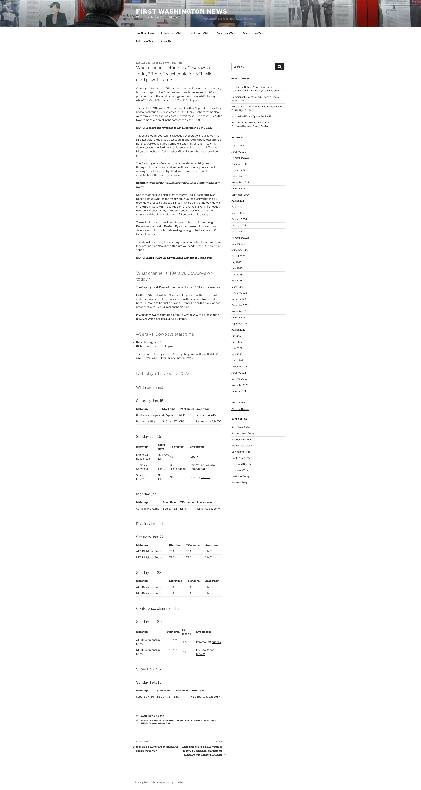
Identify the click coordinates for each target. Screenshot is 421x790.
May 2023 (236, 274)
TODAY (152, 723)
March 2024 (238, 213)
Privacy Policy (142, 782)
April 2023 (236, 280)
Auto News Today (145, 41)
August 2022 (238, 329)
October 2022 (238, 317)
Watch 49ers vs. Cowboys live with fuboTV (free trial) (179, 257)
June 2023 (237, 268)
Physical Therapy (240, 409)
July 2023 (236, 262)
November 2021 (240, 385)
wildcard (164, 723)
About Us (166, 41)
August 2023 (238, 256)
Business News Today (172, 33)
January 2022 (238, 372)
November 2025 (240, 157)
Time (144, 723)
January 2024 (238, 225)
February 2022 (239, 366)
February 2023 (239, 292)
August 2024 (238, 200)
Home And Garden (241, 464)
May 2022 (236, 348)
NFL (187, 720)
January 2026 (238, 151)
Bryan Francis (173, 63)
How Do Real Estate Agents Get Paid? (251, 116)
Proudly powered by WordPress (169, 782)
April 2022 (236, 354)
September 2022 (240, 323)
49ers (145, 720)
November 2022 (240, 311)
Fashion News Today (254, 33)
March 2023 (238, 286)
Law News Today (240, 476)
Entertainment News (242, 439)
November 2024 (240, 182)
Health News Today (200, 33)
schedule (210, 720)
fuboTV (211, 415)
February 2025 (239, 170)
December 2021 (239, 379)
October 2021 (238, 391)
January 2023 (238, 299)
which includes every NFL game (167, 318)
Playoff (196, 720)
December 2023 (240, 231)
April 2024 (236, 207)
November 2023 (240, 237)
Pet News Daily (239, 482)
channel (156, 720)
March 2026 (238, 145)
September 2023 (240, 249)
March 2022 (237, 360)
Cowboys (169, 720)
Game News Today (227, 33)
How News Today (145, 33)
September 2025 (240, 164)
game (180, 720)
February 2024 (239, 219)
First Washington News (181, 11)
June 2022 (236, 342)
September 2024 (240, 194)
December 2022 (240, 305)
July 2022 (236, 335)
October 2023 (238, 243)
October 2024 (238, 188)
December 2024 (240, 176)
